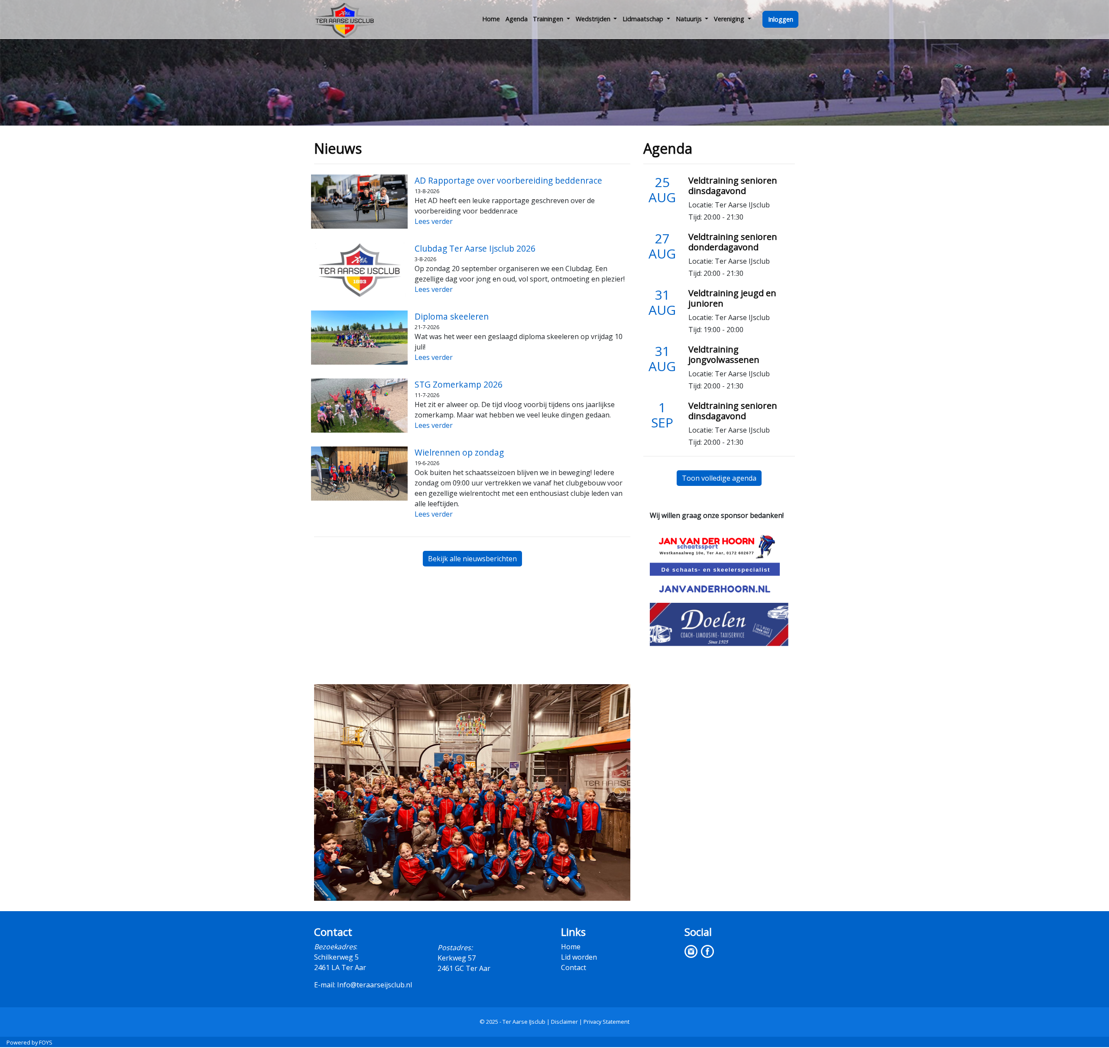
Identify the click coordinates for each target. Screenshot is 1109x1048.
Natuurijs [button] (690, 19)
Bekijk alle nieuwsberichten (472, 558)
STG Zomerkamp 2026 (459, 384)
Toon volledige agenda (719, 478)
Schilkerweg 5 (336, 957)
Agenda (517, 19)
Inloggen (780, 19)
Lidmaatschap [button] (644, 19)
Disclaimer (564, 1021)
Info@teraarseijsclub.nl (374, 985)
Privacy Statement (606, 1021)
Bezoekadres (335, 946)
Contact (573, 967)
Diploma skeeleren (452, 316)
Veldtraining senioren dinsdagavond (732, 186)
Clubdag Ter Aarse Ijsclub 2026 (475, 248)
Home (491, 19)
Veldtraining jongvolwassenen (723, 354)
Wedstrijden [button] (594, 19)
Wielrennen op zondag (459, 452)
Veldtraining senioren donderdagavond (732, 242)
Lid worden (579, 957)
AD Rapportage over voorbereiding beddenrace (508, 180)
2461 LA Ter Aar (340, 967)
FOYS (45, 1042)
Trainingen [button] (549, 19)
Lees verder (434, 221)
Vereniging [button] (730, 19)
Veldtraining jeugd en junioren (732, 298)
